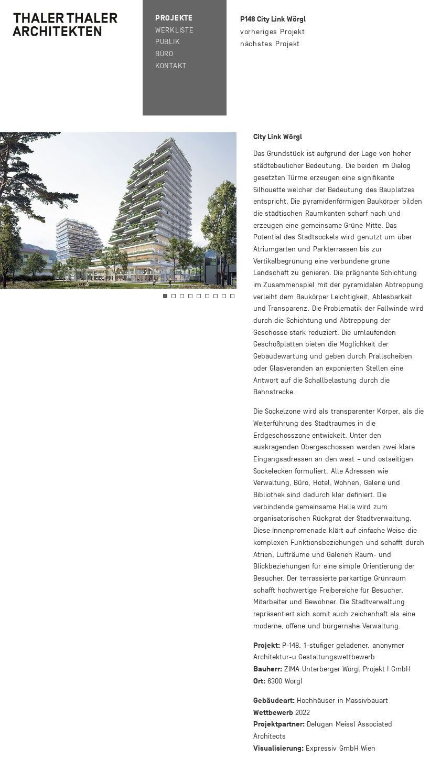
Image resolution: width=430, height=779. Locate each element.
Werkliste (174, 30)
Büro (164, 54)
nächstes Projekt (270, 44)
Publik (167, 42)
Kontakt (171, 66)
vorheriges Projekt (272, 32)
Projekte (174, 18)
